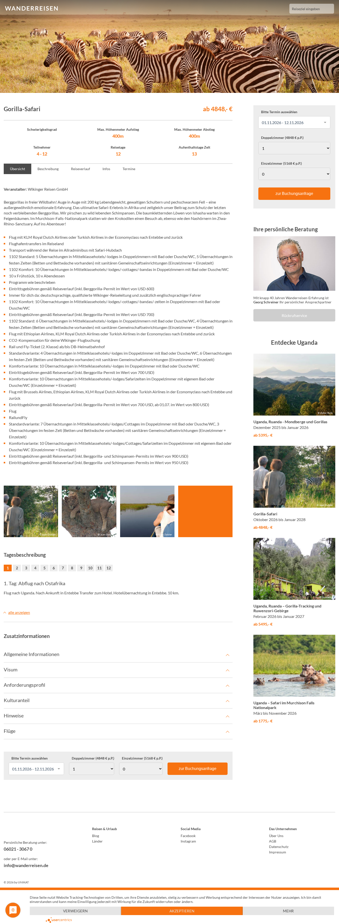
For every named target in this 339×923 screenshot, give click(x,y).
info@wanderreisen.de (26, 865)
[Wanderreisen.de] (31, 8)
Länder (97, 841)
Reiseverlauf (80, 169)
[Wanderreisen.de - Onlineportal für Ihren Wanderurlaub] (37, 829)
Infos (106, 169)
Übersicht (17, 169)
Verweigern (75, 911)
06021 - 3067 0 (18, 849)
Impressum (277, 852)
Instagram (188, 841)
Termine (129, 169)
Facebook (188, 836)
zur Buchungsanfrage (197, 768)
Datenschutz (278, 846)
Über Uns (276, 836)
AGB (272, 841)
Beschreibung (48, 169)
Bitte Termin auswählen (29, 758)
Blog (95, 836)
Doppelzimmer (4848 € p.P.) (93, 758)
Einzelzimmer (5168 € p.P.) (142, 758)
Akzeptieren (182, 911)
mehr (288, 911)
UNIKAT (23, 882)
